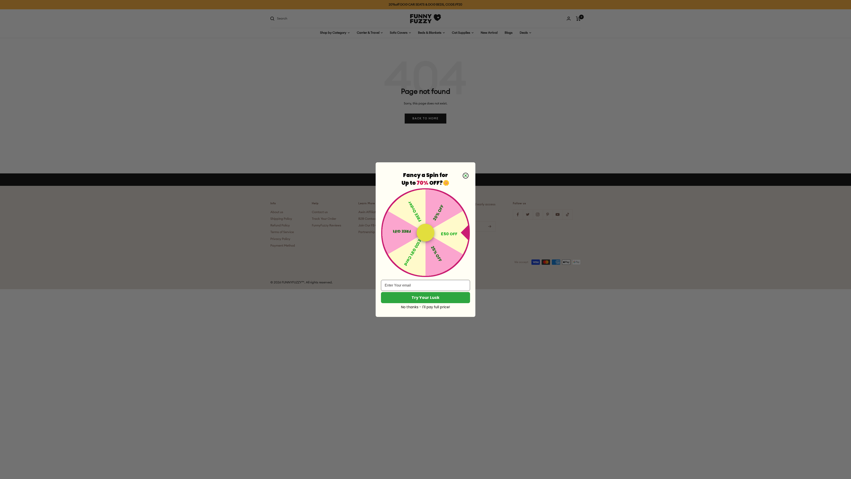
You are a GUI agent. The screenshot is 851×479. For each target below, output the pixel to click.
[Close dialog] (465, 175)
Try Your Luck (425, 297)
